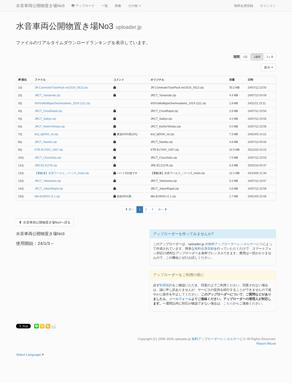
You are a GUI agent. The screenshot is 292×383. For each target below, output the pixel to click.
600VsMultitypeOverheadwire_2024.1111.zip (62, 103)
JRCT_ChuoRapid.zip (48, 111)
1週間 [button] (257, 56)
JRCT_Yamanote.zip (47, 95)
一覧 (105, 6)
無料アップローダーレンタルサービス (235, 244)
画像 (118, 6)
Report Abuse (266, 343)
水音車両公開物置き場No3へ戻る (46, 222)
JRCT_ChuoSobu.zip (48, 157)
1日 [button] (245, 56)
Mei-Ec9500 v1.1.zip (47, 196)
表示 (267, 67)
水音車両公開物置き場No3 (40, 5)
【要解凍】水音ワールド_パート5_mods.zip (62, 173)
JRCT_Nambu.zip (46, 142)
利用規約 (165, 285)
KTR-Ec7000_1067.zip (49, 149)
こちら (228, 303)
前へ (131, 209)
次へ (161, 209)
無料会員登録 (243, 6)
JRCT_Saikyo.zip (45, 118)
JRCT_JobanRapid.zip (49, 188)
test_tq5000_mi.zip (46, 134)
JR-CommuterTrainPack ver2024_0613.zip (61, 87)
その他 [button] (133, 6)
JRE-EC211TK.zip (46, 165)
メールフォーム (180, 299)
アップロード (85, 6)
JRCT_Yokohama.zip (48, 181)
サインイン (268, 6)
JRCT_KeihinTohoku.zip (50, 126)
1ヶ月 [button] (270, 56)
